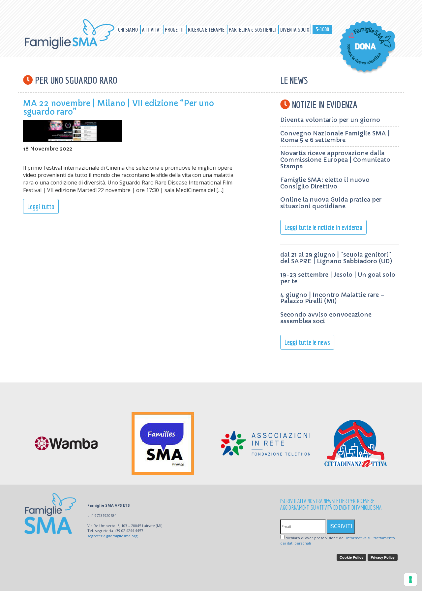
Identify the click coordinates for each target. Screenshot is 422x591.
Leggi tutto (40, 206)
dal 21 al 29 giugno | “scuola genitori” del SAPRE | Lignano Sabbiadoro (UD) (336, 258)
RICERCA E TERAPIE (207, 29)
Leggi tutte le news (307, 342)
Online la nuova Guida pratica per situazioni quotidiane (330, 203)
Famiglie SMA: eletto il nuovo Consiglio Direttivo (325, 183)
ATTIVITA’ (152, 29)
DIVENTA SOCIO (294, 29)
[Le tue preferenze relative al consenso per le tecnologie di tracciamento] (410, 579)
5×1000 (322, 29)
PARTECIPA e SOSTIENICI (253, 29)
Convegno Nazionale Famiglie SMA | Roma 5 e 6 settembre (335, 136)
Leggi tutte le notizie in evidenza (323, 227)
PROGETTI (175, 29)
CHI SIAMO (128, 29)
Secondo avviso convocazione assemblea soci (326, 318)
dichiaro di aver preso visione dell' (337, 540)
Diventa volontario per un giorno (330, 120)
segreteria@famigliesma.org (112, 535)
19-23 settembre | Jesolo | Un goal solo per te (337, 278)
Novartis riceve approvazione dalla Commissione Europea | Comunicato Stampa (335, 159)
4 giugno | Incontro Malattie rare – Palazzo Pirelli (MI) (332, 298)
